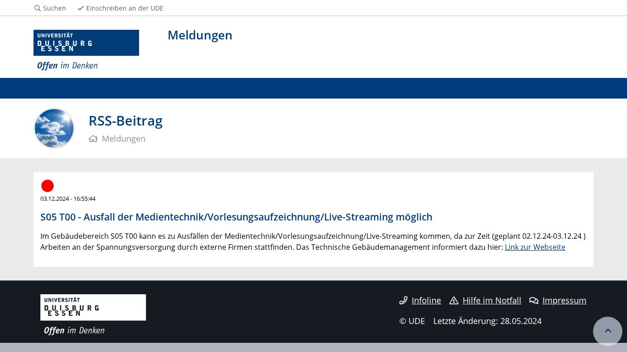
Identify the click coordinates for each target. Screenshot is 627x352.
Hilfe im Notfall (492, 300)
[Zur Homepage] (86, 50)
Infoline (426, 300)
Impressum (565, 300)
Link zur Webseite (535, 247)
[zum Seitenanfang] (607, 331)
